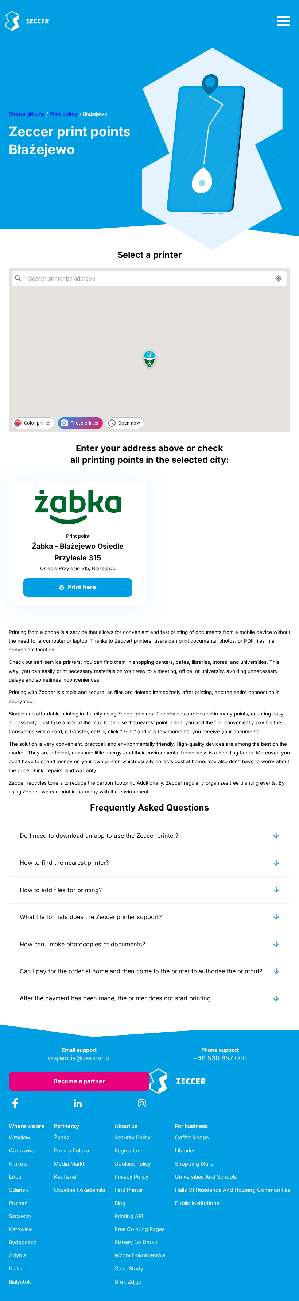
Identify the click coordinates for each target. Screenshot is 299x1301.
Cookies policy (132, 1163)
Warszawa (21, 1150)
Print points (64, 114)
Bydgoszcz (22, 1242)
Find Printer (128, 1190)
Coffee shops (192, 1137)
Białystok (20, 1281)
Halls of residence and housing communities (232, 1190)
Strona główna (27, 114)
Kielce (16, 1268)
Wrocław (19, 1137)
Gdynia (17, 1255)
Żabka (61, 1137)
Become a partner (79, 1081)
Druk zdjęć (127, 1281)
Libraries (185, 1150)
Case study (128, 1268)
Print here (82, 587)
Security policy (132, 1137)
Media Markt (69, 1163)
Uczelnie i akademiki (79, 1190)
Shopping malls (194, 1163)
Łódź (15, 1177)
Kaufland (65, 1177)
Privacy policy (131, 1177)
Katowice (20, 1229)
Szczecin (20, 1216)
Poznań (18, 1203)
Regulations (129, 1150)
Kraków (18, 1163)
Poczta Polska (71, 1150)
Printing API (128, 1216)
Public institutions (197, 1203)
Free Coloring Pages (139, 1229)
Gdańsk (18, 1190)
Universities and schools (206, 1177)
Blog (119, 1203)
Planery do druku (136, 1242)
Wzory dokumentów (140, 1255)
